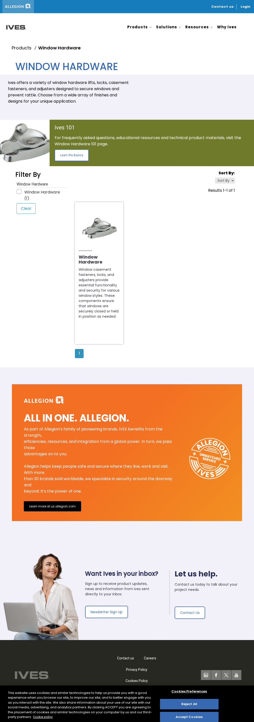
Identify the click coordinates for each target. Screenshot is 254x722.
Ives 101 (65, 127)
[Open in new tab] (15, 27)
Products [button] (137, 27)
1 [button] (79, 353)
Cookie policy (43, 717)
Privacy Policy (136, 670)
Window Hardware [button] (32, 184)
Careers (150, 658)
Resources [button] (197, 27)
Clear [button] (26, 208)
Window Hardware (42, 195)
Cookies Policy (137, 681)
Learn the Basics (71, 155)
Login (245, 6)
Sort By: (227, 173)
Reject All (189, 704)
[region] (127, 703)
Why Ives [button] (227, 27)
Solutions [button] (166, 27)
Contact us (222, 6)
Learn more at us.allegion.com (52, 506)
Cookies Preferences (189, 691)
